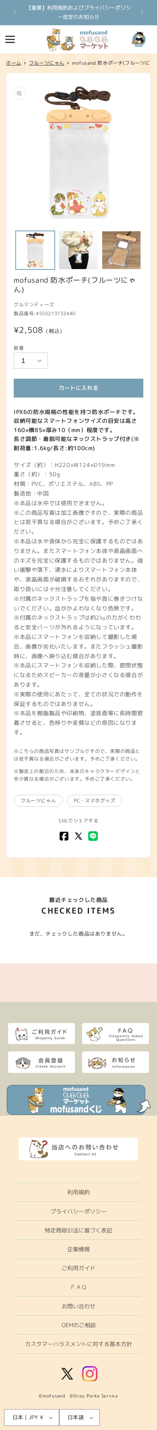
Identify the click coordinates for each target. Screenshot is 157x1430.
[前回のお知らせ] (15, 12)
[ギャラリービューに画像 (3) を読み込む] (121, 250)
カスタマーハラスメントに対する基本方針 (78, 1344)
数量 (19, 348)
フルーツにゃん (38, 800)
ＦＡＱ (78, 1287)
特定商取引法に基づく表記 (78, 1230)
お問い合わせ (78, 1306)
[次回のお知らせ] (142, 12)
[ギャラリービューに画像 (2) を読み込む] (78, 250)
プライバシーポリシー (78, 1211)
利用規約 (78, 1192)
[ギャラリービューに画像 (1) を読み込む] (35, 250)
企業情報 (78, 1249)
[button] (10, 39)
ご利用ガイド (78, 1268)
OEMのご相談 (79, 1325)
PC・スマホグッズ (94, 800)
